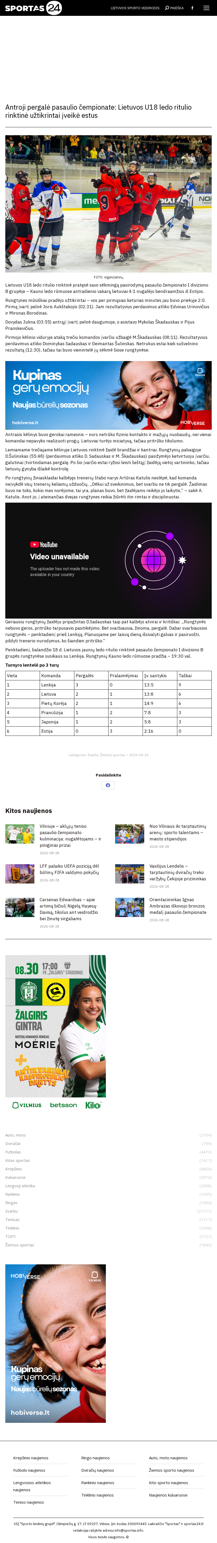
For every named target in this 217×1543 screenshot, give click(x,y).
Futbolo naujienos (29, 1470)
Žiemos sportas (112, 755)
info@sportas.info (129, 1530)
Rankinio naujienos (97, 1482)
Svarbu (93, 755)
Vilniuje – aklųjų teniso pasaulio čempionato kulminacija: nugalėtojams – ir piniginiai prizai (70, 835)
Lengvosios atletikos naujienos (32, 1486)
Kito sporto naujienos (168, 1482)
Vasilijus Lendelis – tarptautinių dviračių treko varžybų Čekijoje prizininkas (178, 872)
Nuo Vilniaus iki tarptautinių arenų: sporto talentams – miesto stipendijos (178, 832)
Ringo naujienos (95, 1457)
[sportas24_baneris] (55, 1421)
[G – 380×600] (55, 1112)
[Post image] (19, 834)
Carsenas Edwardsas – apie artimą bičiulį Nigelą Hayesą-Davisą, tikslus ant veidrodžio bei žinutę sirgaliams (69, 909)
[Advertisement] (108, 55)
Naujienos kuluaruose (168, 1495)
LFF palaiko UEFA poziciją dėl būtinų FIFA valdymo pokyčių (69, 869)
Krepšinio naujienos (30, 1457)
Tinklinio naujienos (97, 1495)
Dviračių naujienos (97, 1470)
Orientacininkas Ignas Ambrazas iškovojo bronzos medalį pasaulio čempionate (178, 906)
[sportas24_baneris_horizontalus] (108, 428)
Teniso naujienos (28, 1502)
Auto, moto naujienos (168, 1457)
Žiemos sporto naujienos (171, 1470)
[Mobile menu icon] (206, 8)
